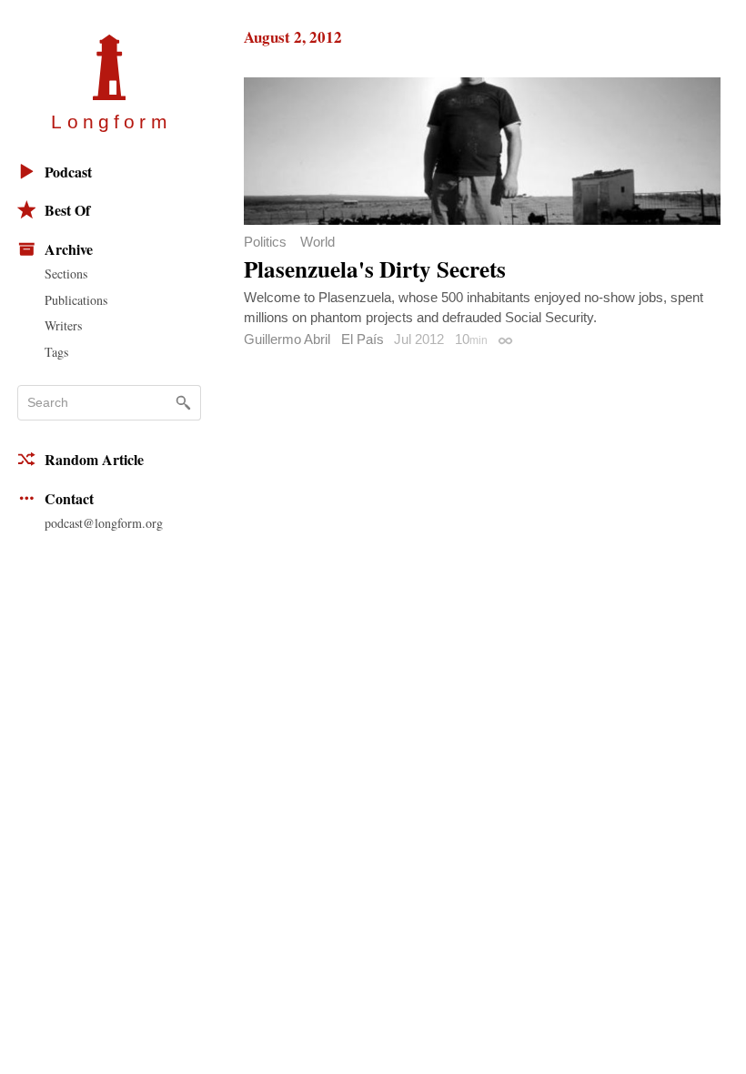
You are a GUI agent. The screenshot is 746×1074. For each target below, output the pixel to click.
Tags (56, 351)
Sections (66, 273)
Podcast (68, 171)
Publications (76, 300)
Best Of (67, 209)
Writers (63, 325)
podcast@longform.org (104, 523)
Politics (265, 241)
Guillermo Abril (287, 339)
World (317, 241)
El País (362, 339)
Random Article (94, 459)
